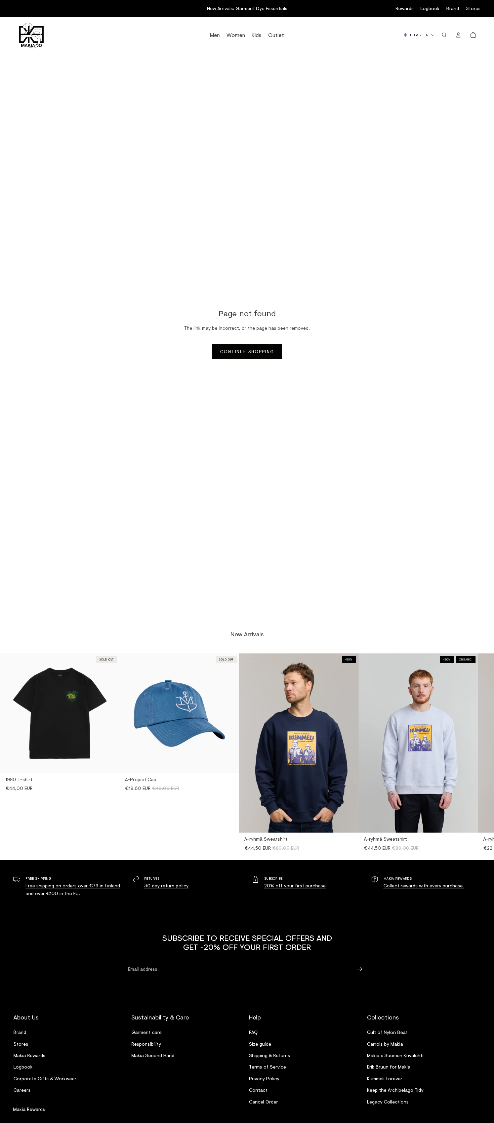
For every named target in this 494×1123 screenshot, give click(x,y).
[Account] (458, 35)
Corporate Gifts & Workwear (44, 1078)
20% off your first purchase (295, 885)
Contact (258, 1089)
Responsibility (146, 1043)
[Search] (444, 35)
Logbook (430, 8)
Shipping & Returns (269, 1055)
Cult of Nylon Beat (387, 1032)
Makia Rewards (29, 1055)
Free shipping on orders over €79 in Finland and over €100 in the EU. (73, 889)
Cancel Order (263, 1101)
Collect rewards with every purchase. (423, 885)
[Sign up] (360, 969)
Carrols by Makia (385, 1043)
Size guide (260, 1043)
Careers (22, 1089)
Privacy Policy (264, 1078)
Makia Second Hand (152, 1055)
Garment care (146, 1032)
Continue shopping (247, 352)
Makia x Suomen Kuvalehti (395, 1055)
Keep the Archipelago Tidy (395, 1089)
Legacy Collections (388, 1101)
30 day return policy (166, 885)
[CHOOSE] (348, 822)
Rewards (405, 8)
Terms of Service (267, 1067)
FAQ (253, 1032)
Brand (452, 8)
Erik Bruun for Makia (388, 1067)
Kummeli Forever (384, 1078)
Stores (473, 8)
